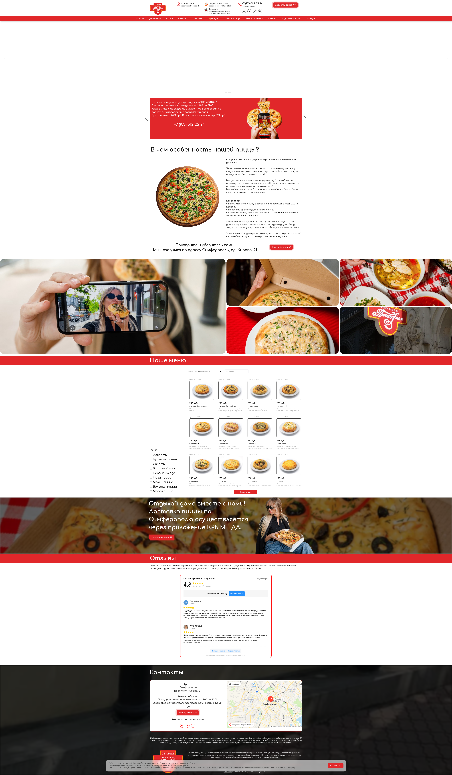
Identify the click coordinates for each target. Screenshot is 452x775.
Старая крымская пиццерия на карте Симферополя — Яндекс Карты (225, 655)
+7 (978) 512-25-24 (252, 3)
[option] (226, 118)
